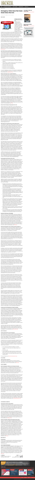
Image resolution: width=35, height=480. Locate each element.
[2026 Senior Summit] (23, 472)
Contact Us (26, 6)
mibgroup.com (9, 417)
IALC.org (7, 435)
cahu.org (17, 362)
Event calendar (15, 6)
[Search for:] (30, 8)
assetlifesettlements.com (17, 398)
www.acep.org (3, 49)
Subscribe (25, 477)
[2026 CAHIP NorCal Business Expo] (14, 472)
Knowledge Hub (21, 6)
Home (1, 6)
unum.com (2, 453)
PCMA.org (15, 224)
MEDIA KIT (29, 477)
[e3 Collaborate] (5, 472)
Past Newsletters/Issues (7, 6)
